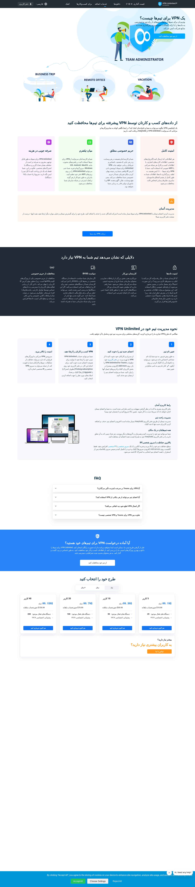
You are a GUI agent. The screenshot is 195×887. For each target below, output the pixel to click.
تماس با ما (159, 651)
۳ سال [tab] (83, 588)
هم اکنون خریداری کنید (156, 628)
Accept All (78, 881)
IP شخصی (112, 446)
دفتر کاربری (23, 4)
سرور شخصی (123, 446)
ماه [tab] (112, 588)
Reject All (117, 881)
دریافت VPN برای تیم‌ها (97, 234)
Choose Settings (98, 881)
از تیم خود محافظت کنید (168, 36)
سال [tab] (97, 588)
